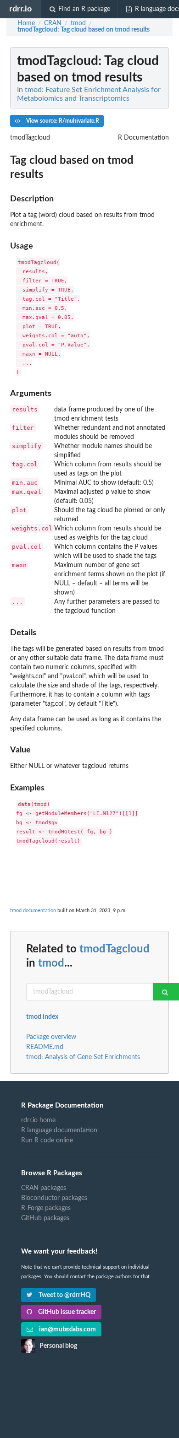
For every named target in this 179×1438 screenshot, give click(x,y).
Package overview (51, 1037)
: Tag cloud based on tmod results (83, 30)
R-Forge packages (46, 1208)
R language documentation (59, 1130)
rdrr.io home (38, 1120)
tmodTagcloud (114, 949)
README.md (44, 1047)
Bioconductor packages (54, 1198)
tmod (51, 963)
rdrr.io (20, 9)
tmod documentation (33, 910)
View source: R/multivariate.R (62, 121)
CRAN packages (43, 1188)
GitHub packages (45, 1218)
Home (26, 23)
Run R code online (47, 1140)
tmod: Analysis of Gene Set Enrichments (83, 1057)
